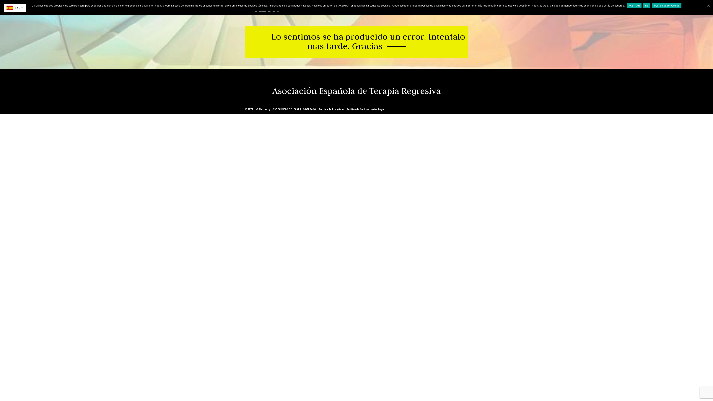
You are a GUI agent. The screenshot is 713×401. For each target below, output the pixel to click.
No (647, 5)
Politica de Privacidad (331, 109)
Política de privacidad (667, 5)
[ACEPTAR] (708, 5)
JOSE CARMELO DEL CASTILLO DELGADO (293, 109)
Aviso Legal (378, 109)
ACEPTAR (634, 5)
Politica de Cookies (358, 109)
